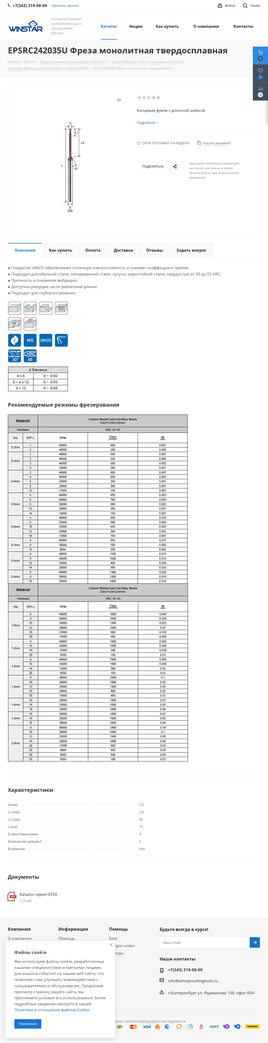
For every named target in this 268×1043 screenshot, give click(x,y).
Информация (73, 929)
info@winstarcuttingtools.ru (193, 980)
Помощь (66, 938)
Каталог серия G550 (38, 894)
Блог (113, 938)
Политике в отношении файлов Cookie (51, 1009)
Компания (19, 929)
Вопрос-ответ (122, 945)
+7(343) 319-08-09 (185, 969)
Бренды (116, 953)
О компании (20, 938)
